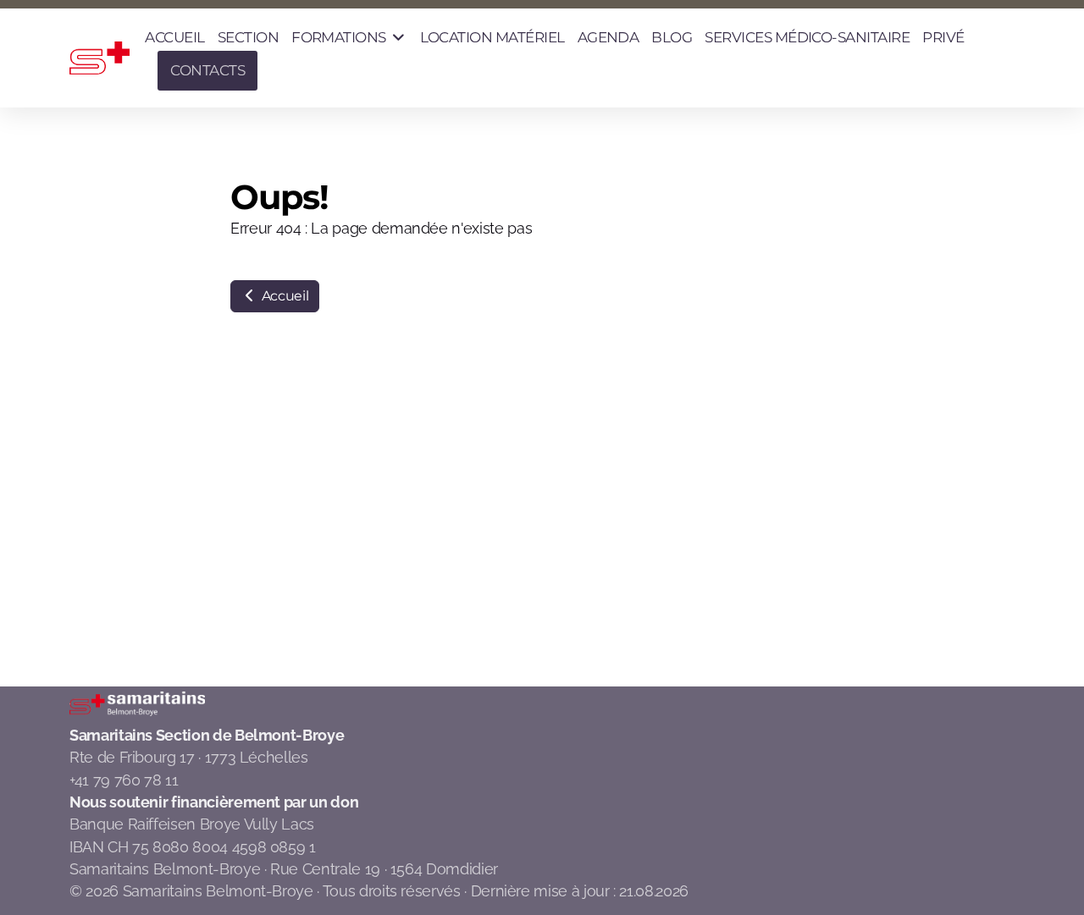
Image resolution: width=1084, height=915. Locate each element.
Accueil (283, 296)
